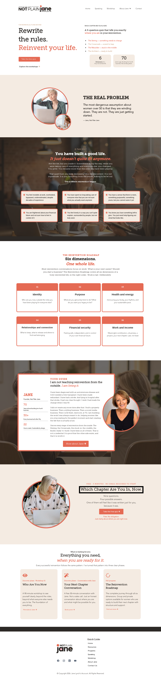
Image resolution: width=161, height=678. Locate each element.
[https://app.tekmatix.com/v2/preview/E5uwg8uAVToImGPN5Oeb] (70, 648)
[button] (130, 8)
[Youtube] (75, 661)
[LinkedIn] (69, 661)
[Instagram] (64, 661)
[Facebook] (58, 661)
